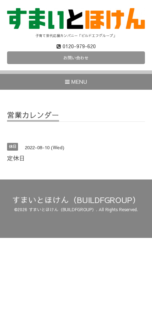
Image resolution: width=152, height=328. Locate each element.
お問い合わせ (76, 58)
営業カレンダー (33, 115)
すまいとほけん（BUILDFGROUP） (76, 199)
